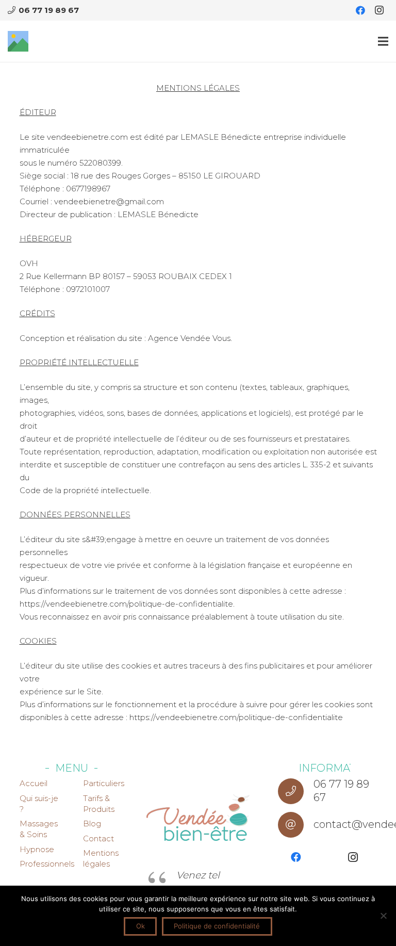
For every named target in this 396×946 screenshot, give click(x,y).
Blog (92, 823)
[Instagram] (379, 10)
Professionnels (47, 864)
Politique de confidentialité (217, 926)
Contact (98, 838)
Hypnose (37, 849)
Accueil (33, 783)
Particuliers (103, 783)
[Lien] (18, 41)
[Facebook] (360, 10)
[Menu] (383, 41)
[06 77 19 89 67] (296, 791)
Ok (140, 926)
